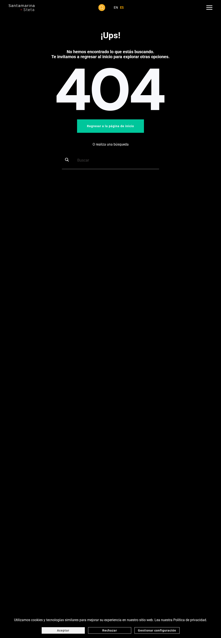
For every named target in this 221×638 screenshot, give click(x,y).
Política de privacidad (189, 620)
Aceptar (63, 630)
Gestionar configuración (157, 630)
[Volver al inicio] (22, 7)
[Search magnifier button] (68, 160)
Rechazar (109, 630)
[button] (101, 7)
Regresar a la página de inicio (110, 126)
